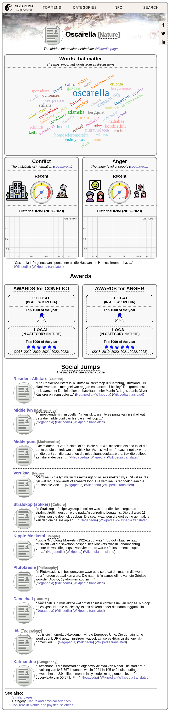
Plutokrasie (24, 567)
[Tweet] (163, 34)
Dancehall (23, 598)
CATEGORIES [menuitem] (85, 7)
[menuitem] (18, 7)
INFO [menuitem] (118, 7)
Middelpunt (24, 441)
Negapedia (84, 394)
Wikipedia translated (48, 266)
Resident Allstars (30, 378)
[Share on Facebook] (163, 25)
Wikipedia (22, 266)
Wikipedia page (106, 49)
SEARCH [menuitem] (151, 7)
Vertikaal (22, 473)
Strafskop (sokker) (31, 504)
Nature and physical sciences (49, 701)
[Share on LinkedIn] (163, 42)
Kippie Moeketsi (29, 536)
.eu (16, 630)
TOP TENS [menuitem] (52, 7)
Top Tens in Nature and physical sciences (42, 705)
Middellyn (23, 410)
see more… (62, 166)
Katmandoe (24, 661)
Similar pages (22, 697)
